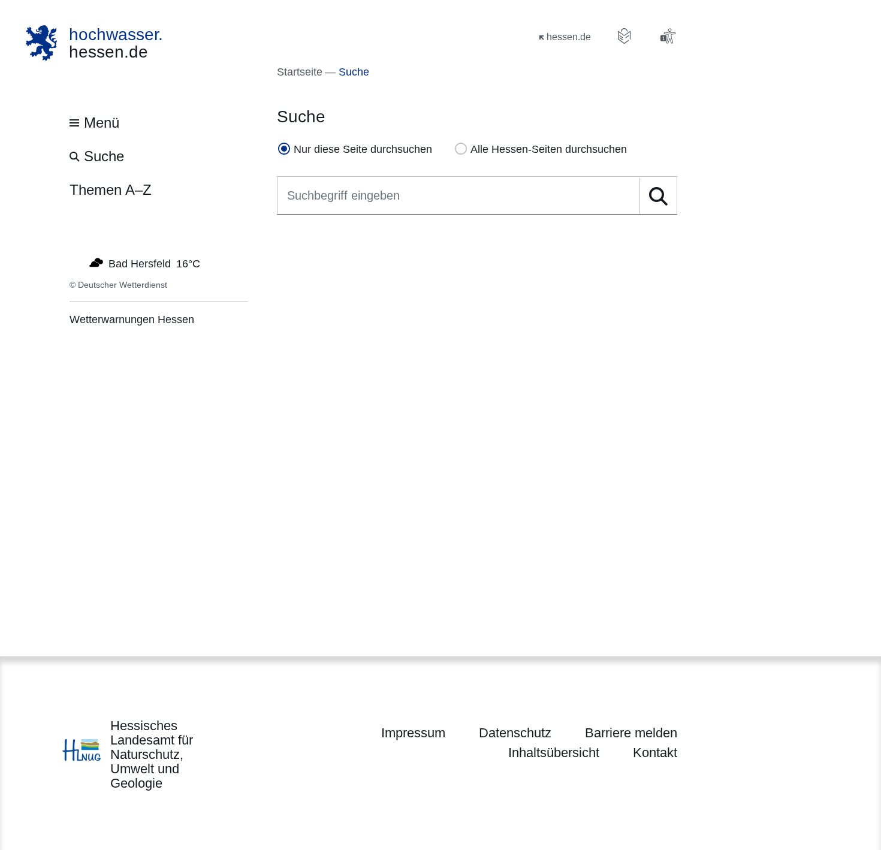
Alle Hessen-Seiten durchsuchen (548, 149)
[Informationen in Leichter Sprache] (624, 36)
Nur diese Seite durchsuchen (363, 149)
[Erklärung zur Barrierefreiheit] (667, 36)
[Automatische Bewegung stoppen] (76, 262)
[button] (657, 196)
